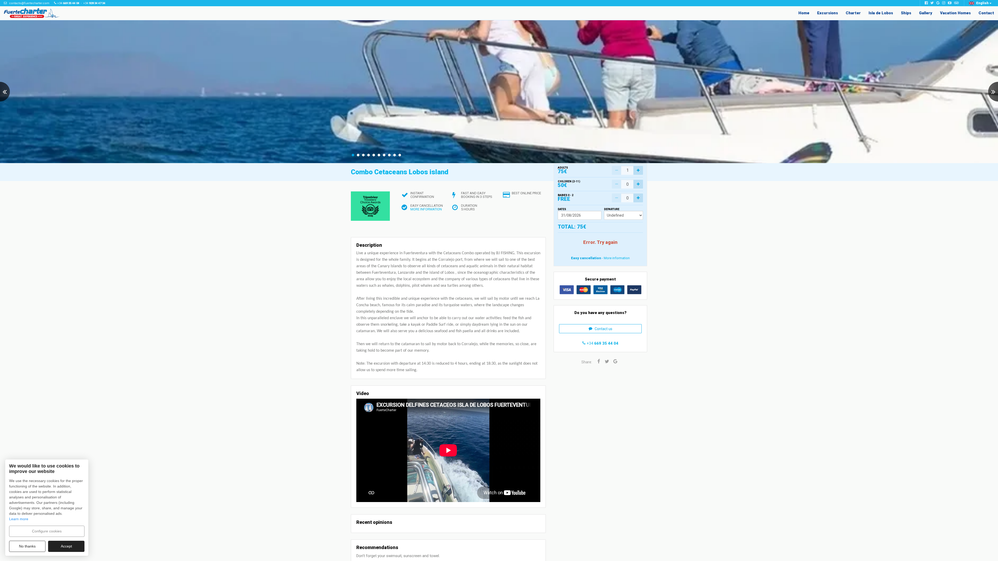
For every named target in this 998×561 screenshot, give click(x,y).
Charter (853, 13)
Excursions (827, 13)
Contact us (603, 329)
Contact (986, 13)
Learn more (18, 519)
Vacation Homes (955, 13)
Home (803, 13)
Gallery (925, 13)
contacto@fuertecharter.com (29, 3)
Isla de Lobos (881, 13)
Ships (906, 13)
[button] (980, 3)
